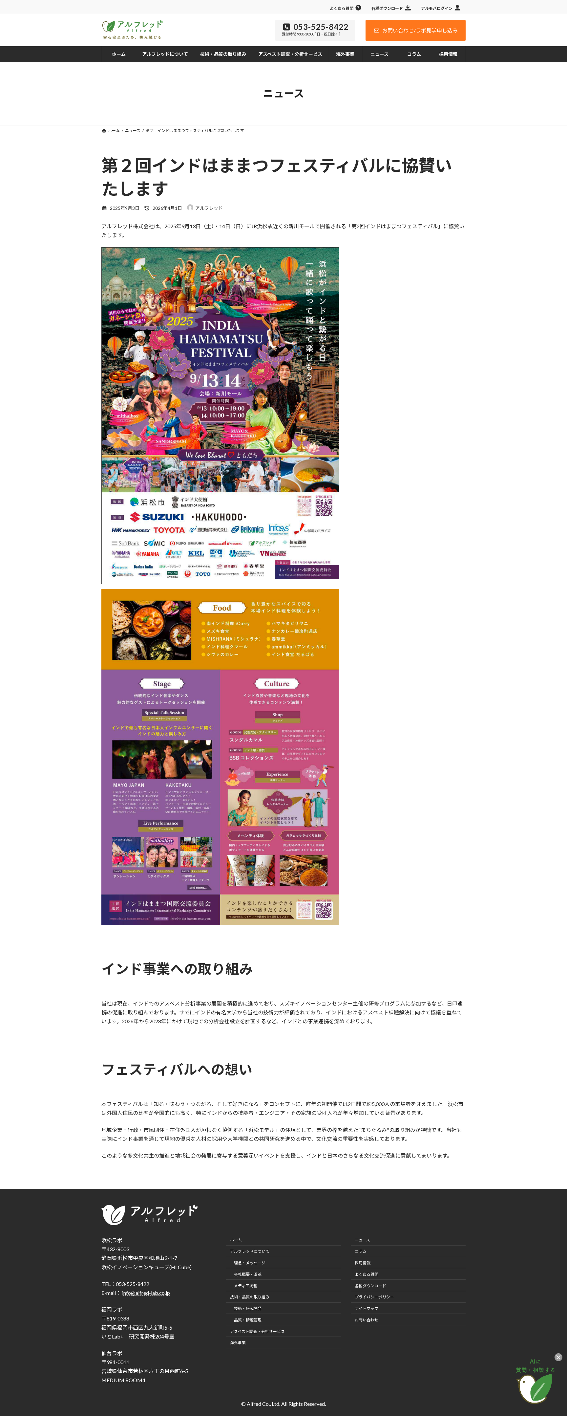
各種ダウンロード (387, 8)
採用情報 (362, 1262)
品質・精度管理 (248, 1319)
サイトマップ (366, 1308)
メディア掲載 (245, 1285)
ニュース (362, 1240)
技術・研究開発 (248, 1308)
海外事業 (238, 1342)
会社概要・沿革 (248, 1274)
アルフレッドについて (249, 1251)
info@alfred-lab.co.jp (146, 1293)
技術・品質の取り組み (249, 1296)
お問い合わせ (366, 1319)
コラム (361, 1251)
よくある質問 (341, 8)
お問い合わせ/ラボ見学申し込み (420, 30)
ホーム (236, 1240)
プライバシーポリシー (374, 1296)
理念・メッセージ (249, 1262)
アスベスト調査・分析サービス (257, 1331)
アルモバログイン (436, 8)
